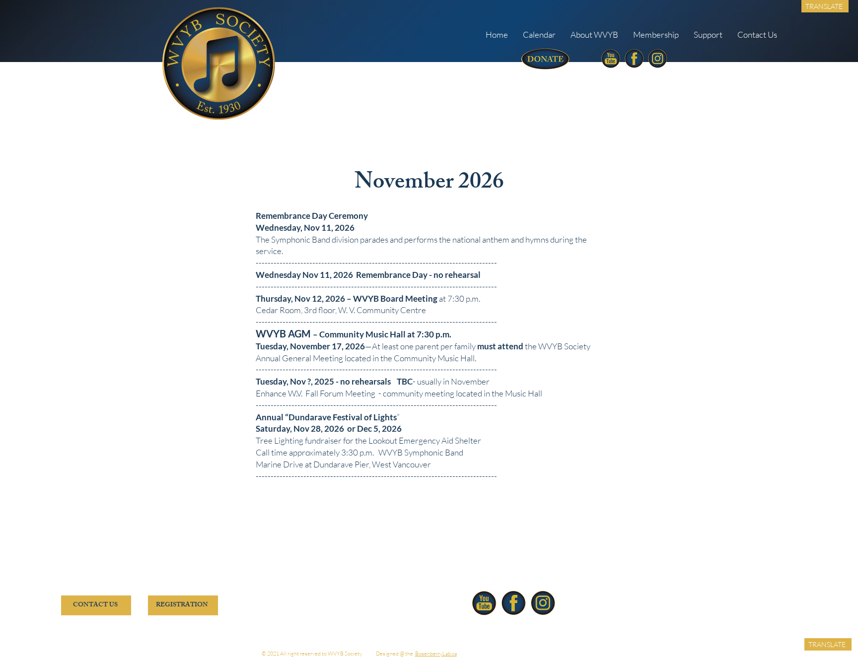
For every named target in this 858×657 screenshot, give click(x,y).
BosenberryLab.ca (436, 653)
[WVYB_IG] (657, 58)
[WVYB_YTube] (611, 58)
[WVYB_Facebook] (634, 58)
